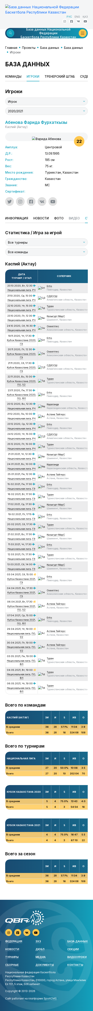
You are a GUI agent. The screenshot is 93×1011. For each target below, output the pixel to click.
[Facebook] (71, 21)
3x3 (38, 941)
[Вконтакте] (78, 21)
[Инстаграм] (64, 21)
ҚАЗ (85, 16)
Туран (50, 306)
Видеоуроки (77, 957)
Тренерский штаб (60, 76)
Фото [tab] (59, 218)
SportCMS (50, 998)
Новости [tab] (41, 218)
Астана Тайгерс (56, 414)
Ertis (49, 286)
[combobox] (46, 101)
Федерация (13, 941)
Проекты (28, 48)
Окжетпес (53, 326)
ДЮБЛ (39, 949)
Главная (11, 48)
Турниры (12, 957)
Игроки (33, 76)
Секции (73, 949)
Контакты (75, 965)
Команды (13, 76)
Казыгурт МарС (56, 316)
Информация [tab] (16, 218)
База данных (49, 48)
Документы (44, 965)
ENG (77, 16)
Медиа (40, 957)
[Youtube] (85, 21)
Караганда (53, 404)
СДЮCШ (52, 296)
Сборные (12, 965)
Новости (12, 949)
